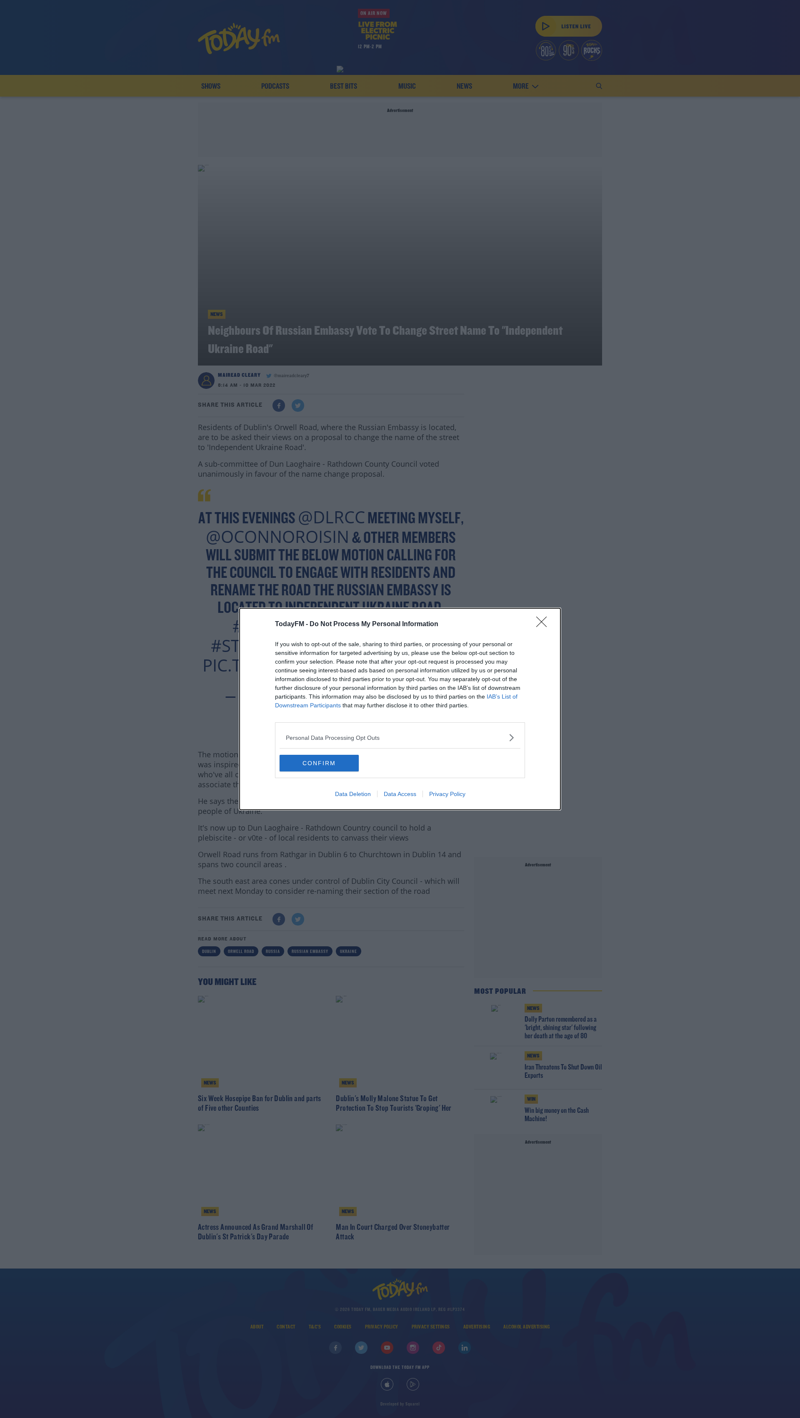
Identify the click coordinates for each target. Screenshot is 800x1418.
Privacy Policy (447, 794)
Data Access (400, 794)
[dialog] (400, 709)
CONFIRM (319, 763)
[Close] (544, 624)
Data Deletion (353, 794)
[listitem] (400, 737)
